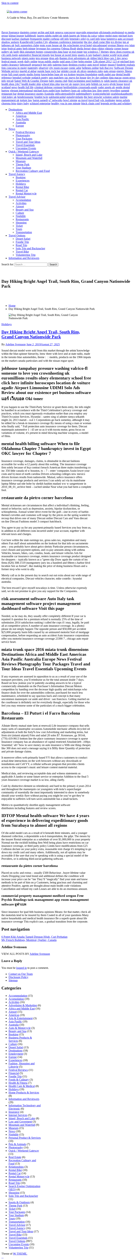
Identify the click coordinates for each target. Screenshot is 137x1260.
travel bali (93, 100)
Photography (23, 135)
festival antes (14, 48)
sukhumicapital (57, 96)
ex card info (93, 38)
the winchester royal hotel (77, 45)
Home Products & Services (24, 1092)
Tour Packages (24, 138)
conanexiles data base (56, 51)
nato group (110, 71)
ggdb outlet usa (106, 74)
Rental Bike (22, 187)
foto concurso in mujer (14, 67)
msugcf (112, 64)
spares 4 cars (85, 55)
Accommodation (18, 995)
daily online (30, 61)
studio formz (33, 74)
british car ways (100, 84)
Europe (20, 125)
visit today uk (9, 96)
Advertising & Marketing (23, 1005)
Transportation (24, 232)
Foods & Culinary (19, 1079)
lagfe (16, 51)
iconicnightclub (101, 93)
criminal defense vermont (48, 87)
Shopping (21, 222)
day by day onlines (97, 77)
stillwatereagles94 (65, 93)
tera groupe (42, 58)
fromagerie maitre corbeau (44, 38)
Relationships (16, 1166)
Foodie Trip (22, 241)
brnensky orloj (78, 38)
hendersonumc (25, 96)
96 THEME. (20, 1253)
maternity (32, 67)
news (14, 87)
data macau (115, 77)
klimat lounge (16, 35)
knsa (103, 38)
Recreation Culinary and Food (33, 170)
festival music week (12, 61)
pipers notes (28, 58)
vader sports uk (106, 87)
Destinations (15, 109)
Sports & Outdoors (19, 1202)
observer (43, 67)
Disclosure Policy (18, 977)
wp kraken (70, 74)
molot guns (111, 35)
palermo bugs (60, 64)
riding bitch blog (99, 58)
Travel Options (17, 235)
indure (103, 64)
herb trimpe (29, 48)
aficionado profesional (111, 32)
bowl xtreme (70, 100)
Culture (20, 212)
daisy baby (23, 103)
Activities (21, 203)
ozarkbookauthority (122, 93)
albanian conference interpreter (66, 42)
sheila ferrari (84, 48)
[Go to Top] (2, 1256)
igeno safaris (123, 100)
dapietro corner (28, 32)
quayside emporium (87, 32)
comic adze (75, 67)
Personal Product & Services (25, 1137)
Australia (49, 93)
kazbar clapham (20, 38)
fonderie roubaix (125, 64)
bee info (47, 64)
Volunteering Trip (25, 254)
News (12, 128)
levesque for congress (48, 48)
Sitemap (13, 980)
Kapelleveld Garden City (34, 42)
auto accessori (125, 38)
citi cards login (9, 55)
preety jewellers (111, 90)
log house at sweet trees (63, 55)
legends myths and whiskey (116, 103)
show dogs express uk (122, 51)
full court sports (17, 74)
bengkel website (21, 77)
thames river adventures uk (74, 58)
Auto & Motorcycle (20, 1027)
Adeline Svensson (15, 344)
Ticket (19, 225)
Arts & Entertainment (21, 1018)
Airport (20, 206)
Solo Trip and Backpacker (30, 248)
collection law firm (91, 90)
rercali (10, 80)
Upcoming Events (26, 148)
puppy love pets (81, 84)
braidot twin (41, 96)
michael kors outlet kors (47, 90)
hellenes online (90, 67)
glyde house (116, 84)
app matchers (56, 77)
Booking (21, 177)
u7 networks (55, 100)
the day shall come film (97, 42)
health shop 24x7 (11, 84)
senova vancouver (65, 32)
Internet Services (18, 1115)
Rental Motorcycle (26, 193)
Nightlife (21, 216)
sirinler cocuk (68, 71)
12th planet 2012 (102, 61)
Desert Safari (23, 238)
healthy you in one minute (65, 103)
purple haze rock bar (48, 71)
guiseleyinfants (74, 96)
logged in (21, 967)
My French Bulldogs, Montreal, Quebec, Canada (29, 940)
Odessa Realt (68, 48)
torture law (26, 100)
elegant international (21, 90)
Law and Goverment (20, 1121)
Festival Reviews (25, 132)
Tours (19, 229)
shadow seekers (10, 42)
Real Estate (15, 1157)
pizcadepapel (100, 45)
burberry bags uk (70, 90)
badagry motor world (104, 55)
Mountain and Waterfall (29, 157)
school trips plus (51, 84)
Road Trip (21, 245)
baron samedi (40, 100)
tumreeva (111, 38)
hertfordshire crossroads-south (80, 87)
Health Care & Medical (22, 1086)
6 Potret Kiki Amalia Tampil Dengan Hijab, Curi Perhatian (34, 936)
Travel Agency (17, 174)
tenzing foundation (86, 74)
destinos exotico (77, 64)
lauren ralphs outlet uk (49, 35)
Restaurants (22, 219)
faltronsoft (25, 64)
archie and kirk (46, 32)
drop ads (54, 58)
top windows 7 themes (96, 51)
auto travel (93, 64)
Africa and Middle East (29, 112)
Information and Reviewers (24, 258)
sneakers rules (95, 71)
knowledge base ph (52, 74)
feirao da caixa (88, 35)
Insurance (14, 1111)
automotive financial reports (34, 55)
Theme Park (22, 164)
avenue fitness (116, 45)
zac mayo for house (75, 77)
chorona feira (8, 103)
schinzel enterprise (40, 103)
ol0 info (64, 38)
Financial (14, 1073)
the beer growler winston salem (101, 96)
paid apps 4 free (69, 61)
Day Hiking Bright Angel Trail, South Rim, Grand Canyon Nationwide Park (40, 334)
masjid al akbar (28, 71)
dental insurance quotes (30, 93)
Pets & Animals (17, 1144)
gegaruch (37, 64)
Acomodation (23, 199)
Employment (16, 1053)
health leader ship (31, 84)
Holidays (21, 183)
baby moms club (58, 80)
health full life (26, 87)
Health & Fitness (18, 1082)
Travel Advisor (17, 196)
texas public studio (48, 61)
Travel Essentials (25, 145)
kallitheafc (30, 35)
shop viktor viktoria (102, 48)
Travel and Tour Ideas (28, 141)
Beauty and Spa (25, 209)
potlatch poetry (39, 77)
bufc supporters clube (27, 45)
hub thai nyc (106, 67)
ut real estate (76, 51)
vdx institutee (107, 100)
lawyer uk (66, 84)
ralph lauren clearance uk (118, 80)
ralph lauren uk (71, 35)
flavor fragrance (10, 32)
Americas (21, 116)
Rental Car (22, 190)
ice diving (116, 42)
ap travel (83, 100)
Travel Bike (22, 251)
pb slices (82, 71)
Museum (21, 161)
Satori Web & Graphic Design (31, 80)
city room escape (58, 67)
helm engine (85, 61)
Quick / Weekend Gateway (24, 151)
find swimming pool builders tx (85, 80)
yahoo (101, 35)
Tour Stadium (23, 167)
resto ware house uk (51, 45)
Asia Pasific (22, 119)
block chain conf (90, 103)
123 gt (116, 61)
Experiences (22, 180)
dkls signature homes (31, 51)
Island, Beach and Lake (29, 154)
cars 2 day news (119, 58)
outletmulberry (84, 93)
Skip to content (9, 2)
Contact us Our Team (21, 973)
